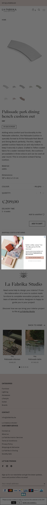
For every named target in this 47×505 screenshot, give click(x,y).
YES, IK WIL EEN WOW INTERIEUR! (35, 257)
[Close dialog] (44, 236)
